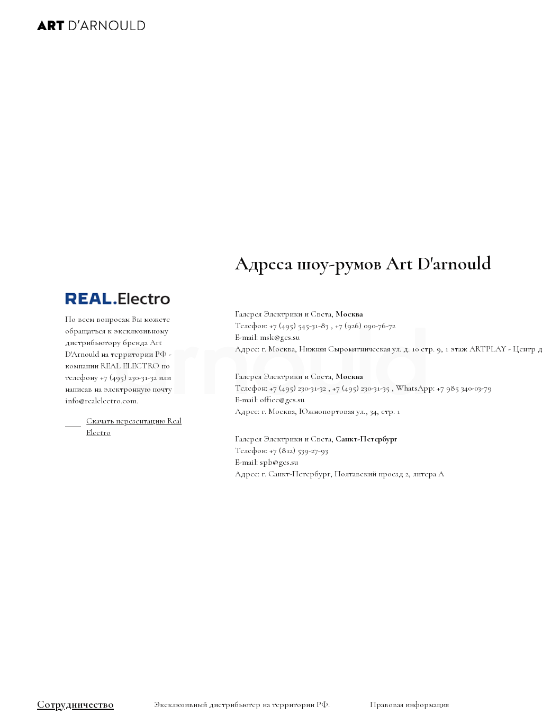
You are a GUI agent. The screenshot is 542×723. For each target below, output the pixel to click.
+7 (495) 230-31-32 (128, 377)
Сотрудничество (75, 704)
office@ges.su (282, 399)
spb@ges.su (279, 462)
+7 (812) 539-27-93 (298, 450)
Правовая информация (409, 704)
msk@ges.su (280, 337)
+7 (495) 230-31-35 (361, 388)
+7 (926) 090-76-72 (365, 325)
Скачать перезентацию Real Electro (134, 426)
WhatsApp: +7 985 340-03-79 (444, 388)
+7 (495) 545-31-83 (299, 325)
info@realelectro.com (101, 400)
